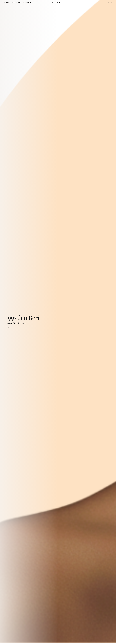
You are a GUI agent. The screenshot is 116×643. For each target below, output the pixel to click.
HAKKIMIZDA (28, 2)
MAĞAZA (7, 2)
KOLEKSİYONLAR (17, 2)
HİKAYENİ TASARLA (11, 327)
